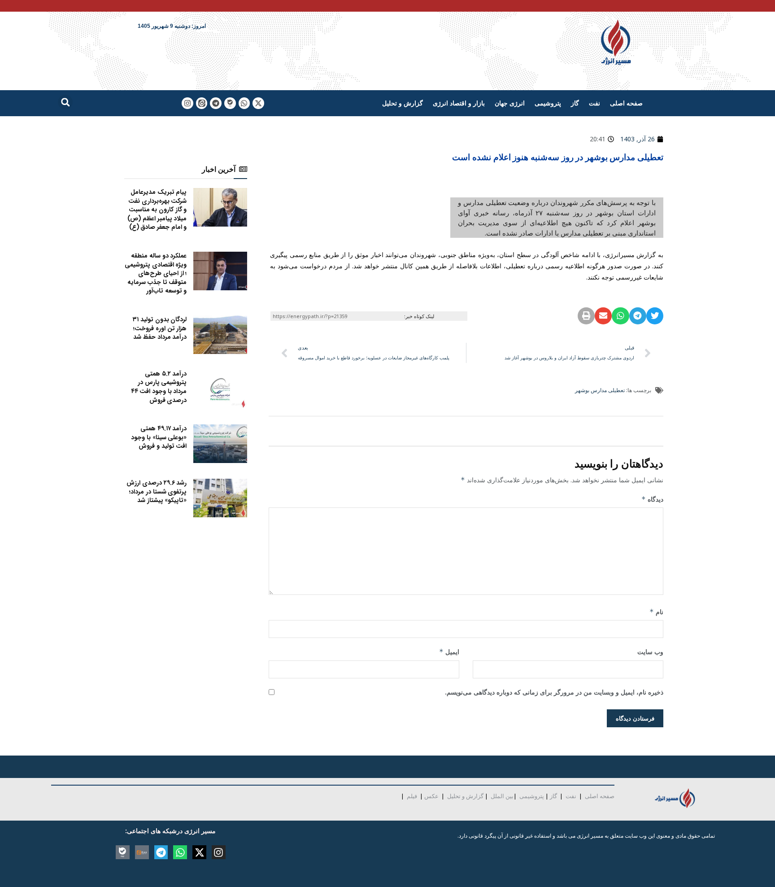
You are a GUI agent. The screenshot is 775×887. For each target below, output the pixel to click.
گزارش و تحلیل (402, 103)
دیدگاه (652, 499)
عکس (431, 796)
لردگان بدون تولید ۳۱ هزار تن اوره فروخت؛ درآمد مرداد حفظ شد (160, 328)
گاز (575, 103)
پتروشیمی (548, 103)
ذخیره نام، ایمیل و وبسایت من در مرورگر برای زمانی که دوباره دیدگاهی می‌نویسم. (554, 692)
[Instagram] (187, 103)
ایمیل (449, 651)
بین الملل (502, 796)
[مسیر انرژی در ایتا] (202, 103)
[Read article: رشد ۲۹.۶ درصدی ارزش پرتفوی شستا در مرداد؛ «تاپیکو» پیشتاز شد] (220, 498)
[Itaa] (142, 852)
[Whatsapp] (244, 103)
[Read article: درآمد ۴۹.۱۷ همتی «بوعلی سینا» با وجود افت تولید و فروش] (220, 443)
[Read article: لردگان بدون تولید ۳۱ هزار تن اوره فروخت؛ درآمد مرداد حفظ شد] (220, 334)
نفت (594, 103)
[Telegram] (216, 103)
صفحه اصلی (626, 103)
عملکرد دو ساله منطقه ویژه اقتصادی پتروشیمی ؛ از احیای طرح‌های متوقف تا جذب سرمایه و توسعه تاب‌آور (156, 273)
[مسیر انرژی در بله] (230, 103)
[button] (65, 102)
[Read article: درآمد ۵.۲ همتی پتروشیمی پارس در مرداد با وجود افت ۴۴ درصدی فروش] (220, 389)
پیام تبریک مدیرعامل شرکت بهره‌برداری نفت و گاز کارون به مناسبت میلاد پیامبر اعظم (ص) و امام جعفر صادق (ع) (157, 209)
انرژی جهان (510, 103)
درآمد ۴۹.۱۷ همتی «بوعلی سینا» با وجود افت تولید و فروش (159, 437)
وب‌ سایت (650, 651)
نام (656, 611)
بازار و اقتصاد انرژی (459, 103)
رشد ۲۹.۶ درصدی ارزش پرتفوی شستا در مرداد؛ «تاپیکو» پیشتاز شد (156, 491)
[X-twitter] (258, 103)
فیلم (411, 796)
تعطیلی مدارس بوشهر (600, 390)
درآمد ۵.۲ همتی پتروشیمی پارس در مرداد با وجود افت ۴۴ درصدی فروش (159, 387)
